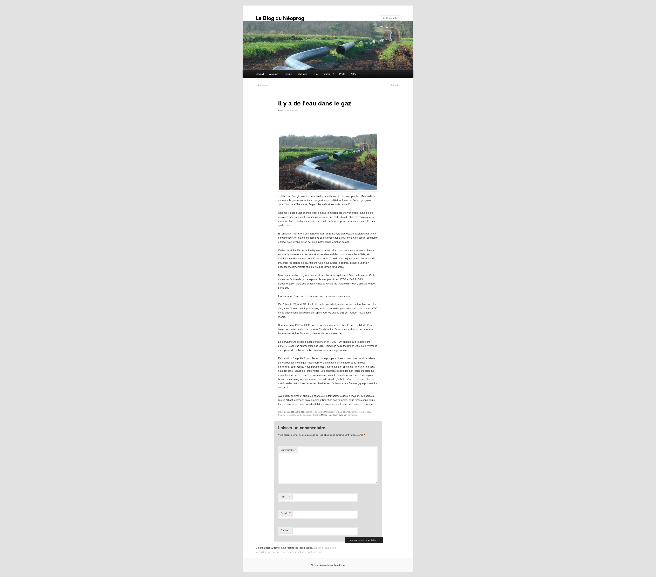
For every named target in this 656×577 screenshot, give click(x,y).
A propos (273, 73)
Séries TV (329, 73)
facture (362, 411)
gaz (368, 411)
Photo (342, 73)
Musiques (302, 73)
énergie (354, 411)
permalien (352, 414)
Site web (285, 530)
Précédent (262, 85)
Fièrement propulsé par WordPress (328, 565)
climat (309, 411)
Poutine (281, 414)
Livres (316, 73)
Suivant (395, 85)
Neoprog (330, 411)
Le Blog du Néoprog (280, 18)
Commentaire (288, 450)
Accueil (260, 73)
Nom (286, 496)
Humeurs (287, 73)
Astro (353, 73)
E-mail (286, 513)
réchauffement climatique (298, 414)
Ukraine (316, 414)
